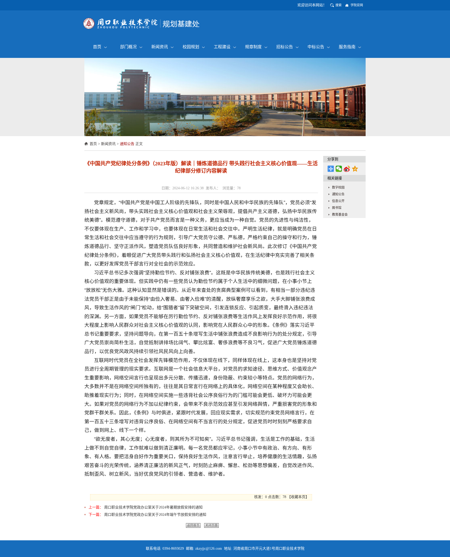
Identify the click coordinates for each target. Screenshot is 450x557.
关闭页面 (211, 525)
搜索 (338, 5)
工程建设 (222, 47)
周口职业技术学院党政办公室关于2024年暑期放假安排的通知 (153, 507)
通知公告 (127, 144)
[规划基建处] (141, 23)
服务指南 (347, 47)
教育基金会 (340, 214)
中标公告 (316, 47)
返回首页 (193, 525)
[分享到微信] (339, 169)
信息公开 (338, 201)
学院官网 (357, 5)
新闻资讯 (159, 47)
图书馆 (336, 208)
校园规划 (191, 47)
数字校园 (338, 187)
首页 (97, 47)
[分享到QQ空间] (355, 169)
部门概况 (128, 47)
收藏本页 (298, 497)
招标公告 (284, 47)
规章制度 (253, 47)
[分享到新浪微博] (347, 169)
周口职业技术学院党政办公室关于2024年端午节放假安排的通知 (155, 515)
